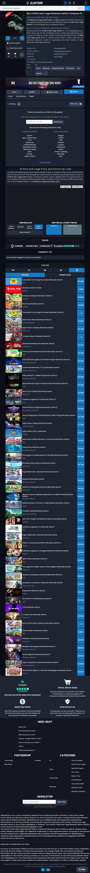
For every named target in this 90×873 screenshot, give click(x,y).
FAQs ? (21, 746)
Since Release (11, 227)
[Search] (87, 8)
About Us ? (22, 727)
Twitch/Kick (8, 760)
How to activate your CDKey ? (29, 742)
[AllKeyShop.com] (35, 2)
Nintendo (52, 787)
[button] (85, 2)
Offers (10, 96)
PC (36, 62)
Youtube (37, 760)
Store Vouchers (77, 760)
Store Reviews (76, 780)
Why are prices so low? (27, 735)
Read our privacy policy (57, 866)
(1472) (77, 246)
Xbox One (44, 62)
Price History (21, 96)
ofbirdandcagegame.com (62, 51)
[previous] (8, 38)
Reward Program (77, 768)
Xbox (51, 769)
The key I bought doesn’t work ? (30, 739)
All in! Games (58, 57)
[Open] (4, 2)
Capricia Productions (61, 54)
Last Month (38, 227)
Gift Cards (75, 772)
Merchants (8, 764)
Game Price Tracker (78, 764)
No (48, 870)
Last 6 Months (29, 227)
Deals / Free (75, 776)
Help (83, 869)
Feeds (31, 96)
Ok (43, 870)
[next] (22, 38)
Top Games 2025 (77, 784)
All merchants (45, 162)
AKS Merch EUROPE (78, 791)
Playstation (53, 778)
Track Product (25, 232)
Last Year (20, 227)
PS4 (39, 62)
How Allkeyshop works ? (27, 731)
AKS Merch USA (76, 788)
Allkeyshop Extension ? (27, 750)
